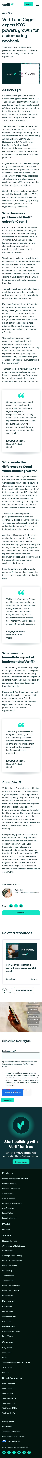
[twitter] (21, 906)
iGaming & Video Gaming (12, 1256)
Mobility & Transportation (12, 1260)
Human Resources (9, 1265)
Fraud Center (7, 1312)
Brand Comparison (12, 1378)
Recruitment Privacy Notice (13, 1436)
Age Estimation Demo (11, 1331)
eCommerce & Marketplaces (13, 1246)
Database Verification (11, 1188)
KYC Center (7, 1307)
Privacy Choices (13, 1441)
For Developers (8, 1326)
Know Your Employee (11, 1285)
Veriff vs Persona (9, 1398)
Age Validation (8, 1193)
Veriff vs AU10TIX (9, 1408)
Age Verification (8, 1280)
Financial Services (9, 1241)
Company (7, 1342)
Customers (6, 1352)
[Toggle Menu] (37, 4)
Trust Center (7, 1367)
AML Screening (8, 1198)
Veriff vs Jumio (8, 1393)
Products (7, 1173)
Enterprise (6, 1229)
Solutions (7, 1235)
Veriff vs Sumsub (9, 1388)
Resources (8, 1301)
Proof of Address (9, 1184)
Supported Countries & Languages (16, 1362)
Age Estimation (8, 1208)
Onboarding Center (9, 1316)
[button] (4, 990)
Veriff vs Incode (8, 1403)
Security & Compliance (11, 1431)
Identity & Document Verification (15, 1179)
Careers (5, 1372)
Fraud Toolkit (7, 1336)
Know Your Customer (11, 1290)
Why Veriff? (7, 1348)
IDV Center (6, 1321)
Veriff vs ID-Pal (8, 1413)
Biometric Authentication (12, 1203)
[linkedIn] (11, 906)
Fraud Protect (7, 1213)
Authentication (8, 1276)
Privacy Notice (8, 1422)
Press (4, 1357)
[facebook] (16, 906)
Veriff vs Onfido (8, 1384)
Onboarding (7, 1271)
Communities (7, 1251)
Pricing (6, 1224)
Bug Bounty (7, 1426)
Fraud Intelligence (9, 1218)
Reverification (7, 1295)
